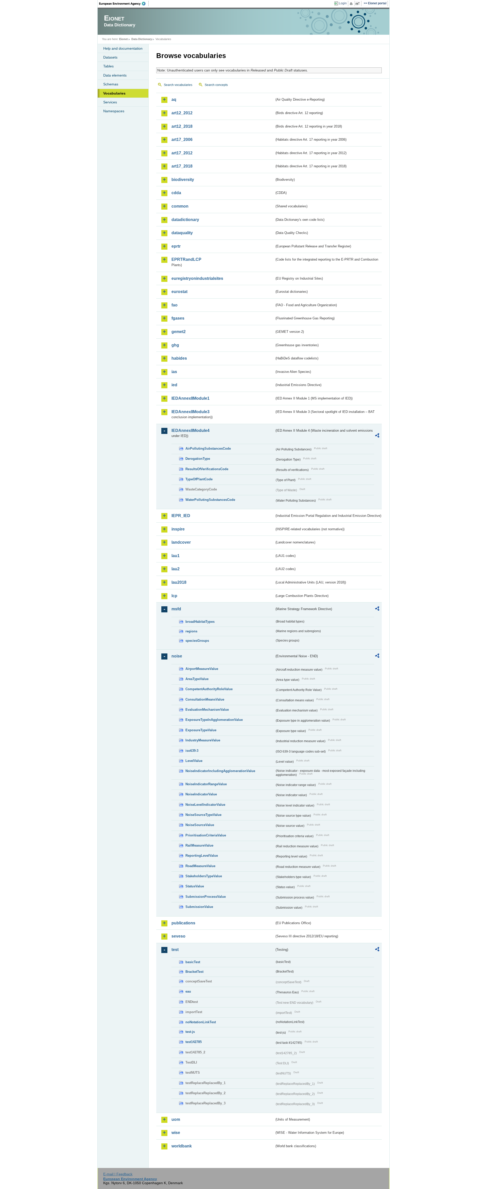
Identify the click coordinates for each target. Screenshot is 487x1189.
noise (176, 656)
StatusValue (194, 886)
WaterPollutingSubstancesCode (210, 500)
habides (179, 358)
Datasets (110, 57)
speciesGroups (197, 641)
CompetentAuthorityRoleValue (209, 689)
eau (188, 991)
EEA (124, 3)
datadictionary (185, 219)
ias (174, 372)
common (179, 206)
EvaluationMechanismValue (207, 709)
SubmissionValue (199, 907)
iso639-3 (191, 751)
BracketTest (194, 972)
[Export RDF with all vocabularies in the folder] (377, 436)
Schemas (110, 84)
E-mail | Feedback (117, 1174)
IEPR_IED (180, 516)
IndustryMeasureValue (202, 740)
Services (110, 102)
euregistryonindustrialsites (197, 278)
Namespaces (113, 111)
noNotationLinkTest (200, 1022)
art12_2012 (182, 113)
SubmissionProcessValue (205, 897)
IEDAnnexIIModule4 (190, 430)
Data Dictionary (141, 39)
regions (191, 631)
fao (174, 305)
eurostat (179, 291)
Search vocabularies (178, 84)
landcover (181, 542)
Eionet (123, 39)
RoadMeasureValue (200, 866)
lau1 (175, 556)
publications (183, 923)
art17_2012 (182, 153)
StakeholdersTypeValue (203, 876)
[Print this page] (352, 3)
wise (175, 1132)
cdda (176, 193)
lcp (174, 596)
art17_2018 (182, 166)
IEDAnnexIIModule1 (190, 398)
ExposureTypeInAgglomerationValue (214, 720)
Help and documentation (123, 48)
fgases (177, 318)
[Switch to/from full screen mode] (358, 3)
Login (343, 3)
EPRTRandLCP (186, 259)
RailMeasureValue (199, 845)
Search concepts (216, 84)
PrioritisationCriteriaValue (205, 835)
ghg (175, 345)
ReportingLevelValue (201, 855)
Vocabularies (114, 93)
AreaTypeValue (196, 679)
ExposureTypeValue (200, 730)
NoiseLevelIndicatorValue (205, 805)
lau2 (175, 569)
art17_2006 (182, 139)
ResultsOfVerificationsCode (206, 469)
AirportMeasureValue (201, 669)
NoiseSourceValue (199, 825)
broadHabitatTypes (200, 622)
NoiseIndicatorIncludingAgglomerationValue (220, 771)
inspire (178, 529)
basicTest (192, 962)
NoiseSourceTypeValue (203, 815)
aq (173, 99)
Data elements (115, 75)
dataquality (182, 233)
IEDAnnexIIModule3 (190, 412)
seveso (178, 936)
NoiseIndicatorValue (201, 794)
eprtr (176, 246)
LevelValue (193, 761)
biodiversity (182, 179)
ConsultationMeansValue (204, 699)
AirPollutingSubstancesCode (208, 448)
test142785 (193, 1042)
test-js (190, 1032)
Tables (108, 66)
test (175, 949)
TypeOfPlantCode (199, 479)
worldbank (181, 1146)
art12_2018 (182, 126)
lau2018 (178, 582)
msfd (176, 609)
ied (174, 385)
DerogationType (197, 459)
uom (175, 1119)
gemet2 (178, 332)
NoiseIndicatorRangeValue (206, 784)
